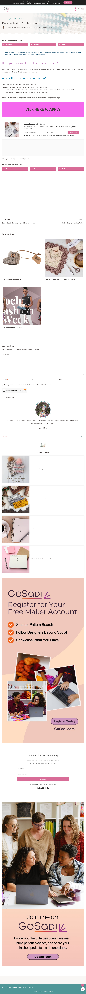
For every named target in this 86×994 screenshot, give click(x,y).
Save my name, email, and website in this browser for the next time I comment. (28, 385)
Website (61, 380)
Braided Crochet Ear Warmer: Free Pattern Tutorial (43, 499)
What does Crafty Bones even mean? (61, 279)
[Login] (79, 9)
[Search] (81, 436)
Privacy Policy (48, 991)
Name (5, 380)
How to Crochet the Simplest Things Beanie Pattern (43, 469)
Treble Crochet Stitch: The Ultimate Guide (41, 559)
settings (58, 3)
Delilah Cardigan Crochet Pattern (73, 221)
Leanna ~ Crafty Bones (13, 27)
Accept (68, 2)
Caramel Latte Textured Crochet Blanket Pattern (18, 221)
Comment (6, 355)
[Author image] (3, 27)
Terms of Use (37, 991)
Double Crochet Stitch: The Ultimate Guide (41, 529)
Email (33, 380)
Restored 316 (29, 987)
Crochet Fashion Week (13, 328)
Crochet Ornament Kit (13, 279)
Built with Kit (43, 788)
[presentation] (22, 258)
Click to (43, 109)
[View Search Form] (75, 9)
